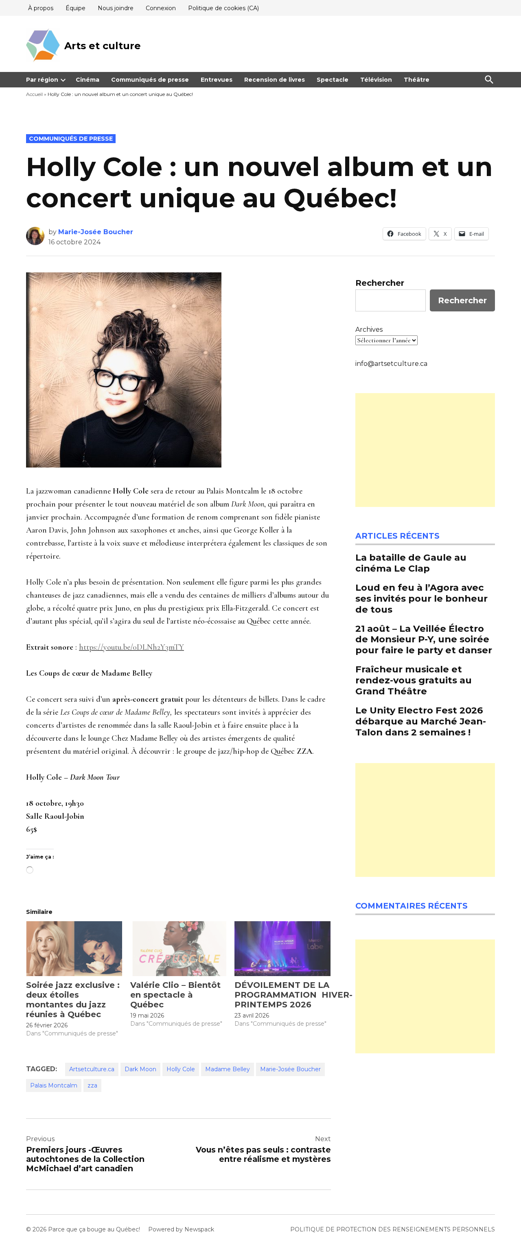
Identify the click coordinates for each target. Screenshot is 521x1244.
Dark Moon (140, 1069)
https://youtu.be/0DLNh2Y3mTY (131, 647)
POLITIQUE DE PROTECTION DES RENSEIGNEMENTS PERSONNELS (392, 1229)
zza (92, 1085)
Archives (369, 329)
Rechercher (379, 283)
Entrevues (216, 79)
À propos (40, 8)
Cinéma (87, 79)
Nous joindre (116, 8)
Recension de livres (274, 79)
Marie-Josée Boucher (95, 232)
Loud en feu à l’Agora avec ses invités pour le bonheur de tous (421, 598)
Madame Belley (227, 1069)
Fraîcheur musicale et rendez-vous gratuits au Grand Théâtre (413, 680)
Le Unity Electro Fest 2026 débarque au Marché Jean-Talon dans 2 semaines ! (420, 721)
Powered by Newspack (181, 1229)
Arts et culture (102, 46)
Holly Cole (180, 1069)
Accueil (34, 94)
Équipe (75, 8)
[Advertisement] (425, 450)
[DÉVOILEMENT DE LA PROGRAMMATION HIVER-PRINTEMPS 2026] (282, 948)
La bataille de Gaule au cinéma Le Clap (410, 563)
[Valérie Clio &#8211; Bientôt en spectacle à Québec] (178, 948)
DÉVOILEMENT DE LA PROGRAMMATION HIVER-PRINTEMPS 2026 (293, 994)
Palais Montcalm (53, 1085)
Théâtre (416, 79)
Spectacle (332, 79)
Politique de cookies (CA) (223, 8)
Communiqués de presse (150, 79)
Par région (42, 79)
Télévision (376, 79)
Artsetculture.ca (91, 1069)
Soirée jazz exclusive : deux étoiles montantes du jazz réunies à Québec (73, 999)
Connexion (161, 8)
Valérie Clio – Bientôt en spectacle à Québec (175, 994)
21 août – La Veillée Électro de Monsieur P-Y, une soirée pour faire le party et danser (423, 639)
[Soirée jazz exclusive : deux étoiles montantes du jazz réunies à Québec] (74, 948)
